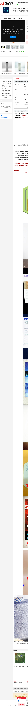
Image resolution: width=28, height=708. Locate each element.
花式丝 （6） (4, 88)
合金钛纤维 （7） (5, 80)
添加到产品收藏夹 (4, 117)
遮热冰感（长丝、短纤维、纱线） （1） (9, 85)
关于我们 (9, 705)
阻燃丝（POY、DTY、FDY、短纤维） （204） (10, 91)
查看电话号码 (5, 105)
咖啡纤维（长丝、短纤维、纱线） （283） (9, 81)
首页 (24, 15)
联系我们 (15, 705)
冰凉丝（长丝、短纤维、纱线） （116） (9, 93)
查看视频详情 (13, 42)
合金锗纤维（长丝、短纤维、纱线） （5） (9, 86)
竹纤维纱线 (16, 691)
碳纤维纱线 (21, 691)
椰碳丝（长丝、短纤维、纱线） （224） (9, 90)
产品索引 (2, 115)
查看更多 (6, 97)
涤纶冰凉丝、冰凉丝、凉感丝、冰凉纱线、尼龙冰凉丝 (10, 73)
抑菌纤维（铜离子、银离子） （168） (8, 95)
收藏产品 (4, 51)
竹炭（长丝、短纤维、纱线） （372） (8, 83)
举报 (10, 51)
